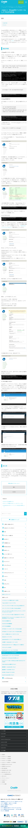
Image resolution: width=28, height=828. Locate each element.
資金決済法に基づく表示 (6, 772)
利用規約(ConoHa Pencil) (6, 766)
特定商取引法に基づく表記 (6, 770)
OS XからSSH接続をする (9, 501)
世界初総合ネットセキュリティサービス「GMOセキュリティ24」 (12, 801)
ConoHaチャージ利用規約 (6, 758)
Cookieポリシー (4, 780)
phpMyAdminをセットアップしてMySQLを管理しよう (14, 506)
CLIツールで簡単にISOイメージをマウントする (13, 503)
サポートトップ (3, 6)
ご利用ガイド (19, 6)
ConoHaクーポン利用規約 (6, 760)
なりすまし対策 (18, 809)
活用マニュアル (6, 7)
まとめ (5, 25)
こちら (12, 40)
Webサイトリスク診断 (12, 803)
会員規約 (3, 754)
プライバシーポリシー (6, 778)
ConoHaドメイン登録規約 (6, 756)
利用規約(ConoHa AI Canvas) (7, 764)
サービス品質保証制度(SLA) (6, 774)
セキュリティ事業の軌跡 (5, 810)
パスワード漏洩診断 (4, 803)
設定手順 (5, 23)
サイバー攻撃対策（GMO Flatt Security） (8, 809)
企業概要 (3, 782)
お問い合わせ (4, 776)
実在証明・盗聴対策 (4, 806)
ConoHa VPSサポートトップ (12, 6)
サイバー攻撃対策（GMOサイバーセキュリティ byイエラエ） (11, 807)
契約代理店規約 (4, 768)
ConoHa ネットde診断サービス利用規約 (9, 762)
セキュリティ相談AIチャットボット (7, 804)
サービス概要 (4, 784)
